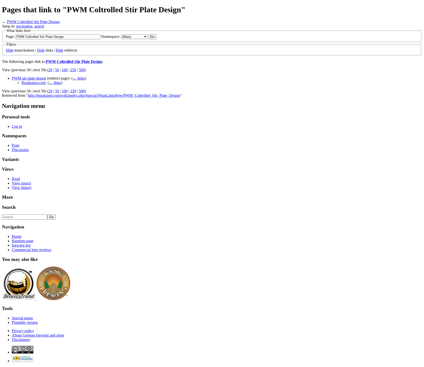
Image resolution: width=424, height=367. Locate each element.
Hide (9, 50)
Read (16, 179)
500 (82, 70)
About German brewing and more (38, 335)
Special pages (22, 318)
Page (15, 145)
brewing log (21, 245)
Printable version (25, 322)
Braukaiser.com (34, 83)
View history (22, 187)
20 (50, 70)
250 (73, 70)
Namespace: (110, 36)
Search (9, 207)
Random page (22, 241)
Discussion (20, 150)
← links (79, 78)
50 (57, 70)
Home (16, 236)
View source (21, 183)
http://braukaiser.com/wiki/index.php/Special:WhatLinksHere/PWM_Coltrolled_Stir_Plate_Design (104, 95)
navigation (24, 26)
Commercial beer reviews (31, 250)
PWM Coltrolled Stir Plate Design (33, 22)
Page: (10, 36)
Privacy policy (23, 331)
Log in (17, 126)
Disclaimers (21, 340)
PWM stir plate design (29, 78)
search (39, 26)
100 (64, 70)
